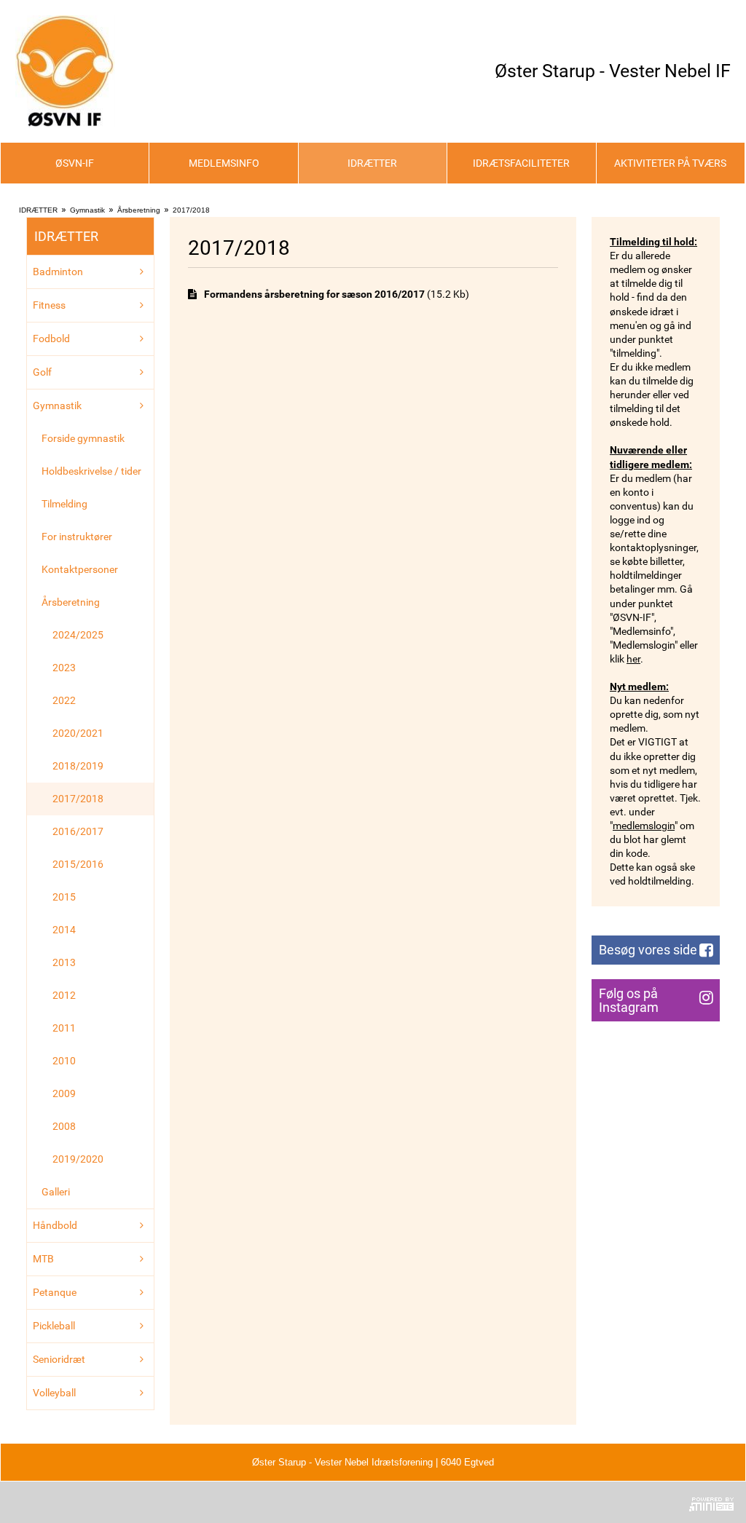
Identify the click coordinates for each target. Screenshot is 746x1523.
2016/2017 (77, 831)
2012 (64, 995)
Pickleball (54, 1326)
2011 (64, 1028)
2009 (64, 1093)
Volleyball (54, 1393)
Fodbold (51, 338)
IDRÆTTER (372, 163)
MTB (43, 1259)
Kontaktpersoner (80, 569)
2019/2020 (77, 1159)
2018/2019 (77, 766)
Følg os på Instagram (629, 1000)
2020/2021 (77, 733)
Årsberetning (138, 210)
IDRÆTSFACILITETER (521, 163)
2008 (64, 1126)
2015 (64, 897)
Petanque (54, 1292)
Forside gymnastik (83, 438)
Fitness (49, 305)
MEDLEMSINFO (224, 163)
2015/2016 (77, 864)
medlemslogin (644, 825)
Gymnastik (87, 210)
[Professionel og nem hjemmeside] (712, 1502)
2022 (64, 700)
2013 (64, 962)
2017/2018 (191, 210)
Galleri (56, 1192)
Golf (42, 372)
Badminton (58, 271)
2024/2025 (77, 635)
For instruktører (77, 536)
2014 (64, 929)
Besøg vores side (648, 949)
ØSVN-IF (74, 163)
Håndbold (55, 1225)
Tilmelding (64, 504)
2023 (64, 667)
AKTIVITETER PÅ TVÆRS (670, 163)
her (633, 659)
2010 (64, 1061)
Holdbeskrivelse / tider (91, 471)
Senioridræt (59, 1359)
